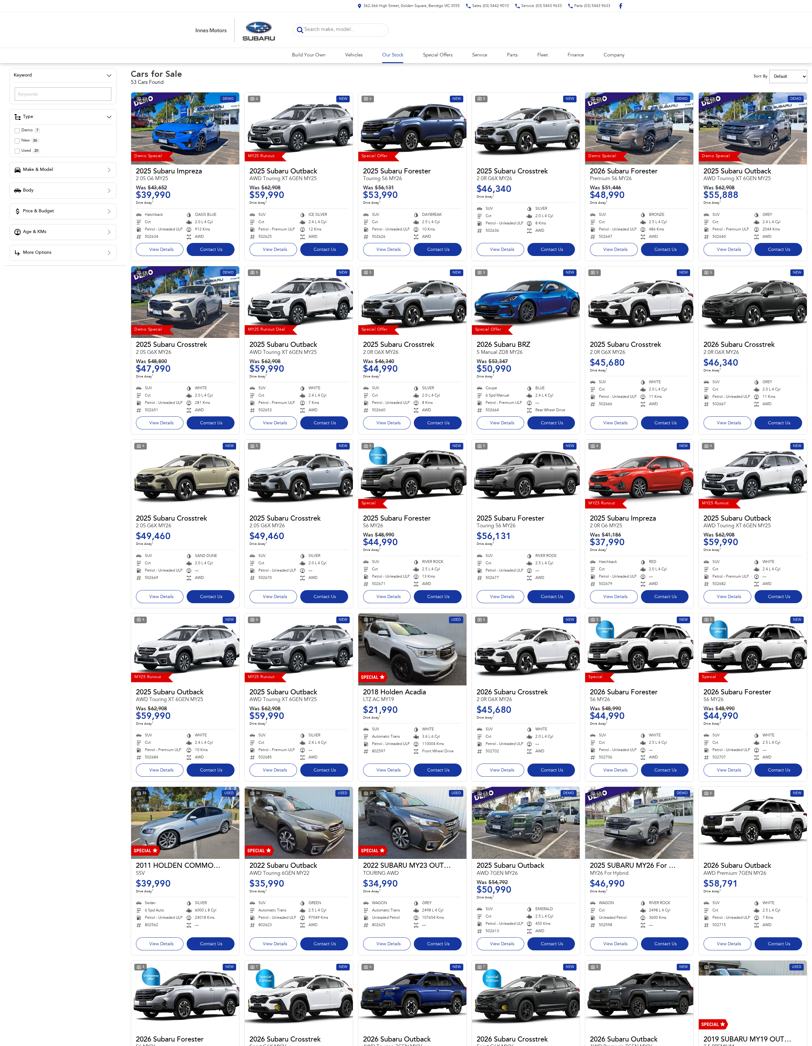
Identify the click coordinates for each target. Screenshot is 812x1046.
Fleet (542, 55)
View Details (161, 250)
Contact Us (211, 250)
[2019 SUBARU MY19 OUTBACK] (753, 997)
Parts (512, 55)
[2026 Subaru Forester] (639, 128)
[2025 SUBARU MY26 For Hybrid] (639, 823)
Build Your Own (308, 55)
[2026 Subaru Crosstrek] (753, 302)
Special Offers (437, 55)
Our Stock (392, 55)
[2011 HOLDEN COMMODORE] (185, 823)
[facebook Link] (621, 6)
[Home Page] (235, 30)
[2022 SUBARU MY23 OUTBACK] (412, 823)
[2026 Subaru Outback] (753, 823)
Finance (576, 55)
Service (479, 55)
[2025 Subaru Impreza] (185, 128)
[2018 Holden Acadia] (412, 649)
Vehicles (353, 55)
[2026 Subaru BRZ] (526, 302)
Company (614, 55)
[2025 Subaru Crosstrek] (526, 128)
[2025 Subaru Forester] (412, 128)
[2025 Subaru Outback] (299, 128)
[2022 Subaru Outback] (299, 823)
